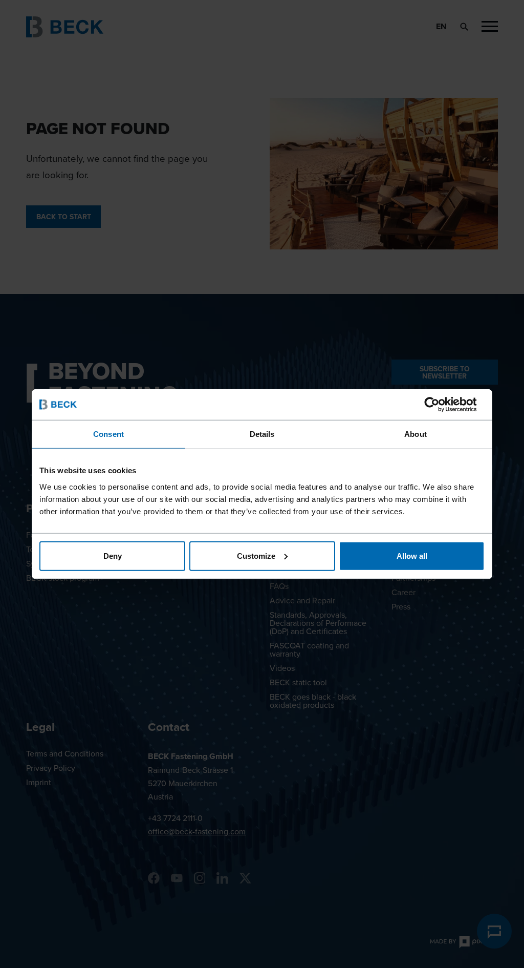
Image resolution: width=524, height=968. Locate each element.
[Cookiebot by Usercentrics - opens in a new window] (440, 404)
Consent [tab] (108, 434)
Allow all (412, 555)
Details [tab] (262, 434)
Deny (112, 555)
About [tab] (415, 434)
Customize (256, 555)
